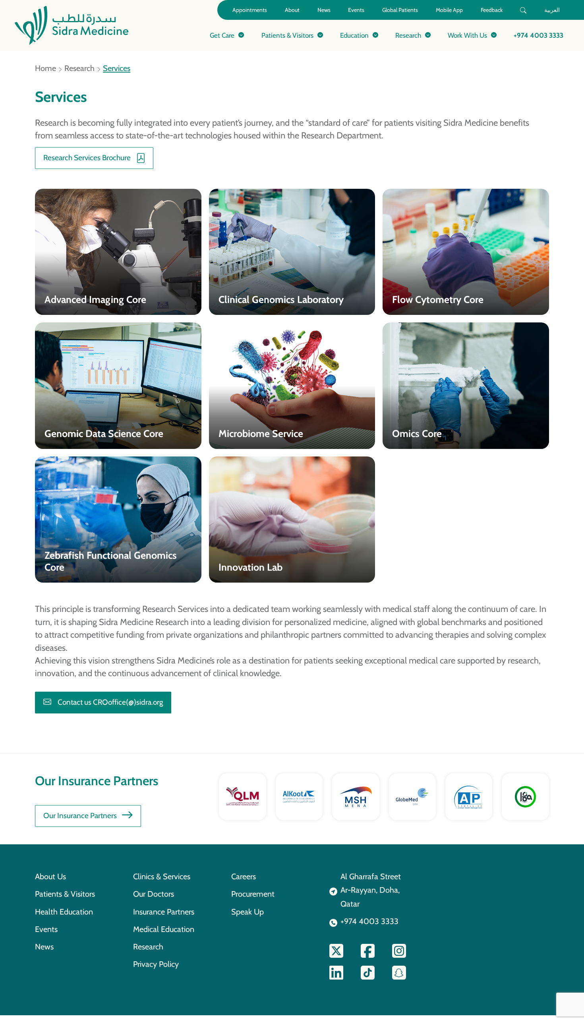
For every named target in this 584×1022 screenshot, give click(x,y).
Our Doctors (153, 894)
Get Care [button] (222, 35)
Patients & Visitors (65, 894)
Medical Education (163, 929)
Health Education (64, 912)
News (324, 9)
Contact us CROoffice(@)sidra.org (110, 702)
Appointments (249, 9)
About (292, 9)
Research (79, 68)
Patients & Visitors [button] (287, 35)
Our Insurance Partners (80, 815)
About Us (50, 876)
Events (356, 9)
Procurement (253, 894)
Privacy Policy (156, 964)
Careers (243, 876)
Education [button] (354, 35)
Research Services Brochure (87, 157)
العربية (552, 9)
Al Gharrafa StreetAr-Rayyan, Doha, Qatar (370, 890)
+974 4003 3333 (538, 35)
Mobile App (449, 9)
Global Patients (400, 9)
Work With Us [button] (467, 35)
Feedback (492, 9)
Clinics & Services (161, 876)
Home (45, 68)
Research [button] (408, 35)
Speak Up (247, 912)
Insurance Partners (163, 912)
